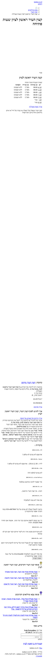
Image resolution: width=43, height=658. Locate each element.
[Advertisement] (21, 50)
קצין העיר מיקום (28, 382)
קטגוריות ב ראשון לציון (32, 643)
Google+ (39, 656)
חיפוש (40, 4)
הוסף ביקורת (37, 558)
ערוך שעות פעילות (35, 107)
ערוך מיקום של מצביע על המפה (31, 418)
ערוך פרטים (38, 407)
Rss (40, 648)
